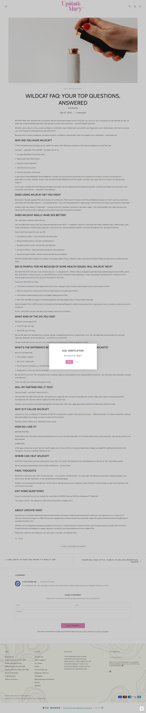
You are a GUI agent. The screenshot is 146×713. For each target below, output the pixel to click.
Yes (69, 362)
